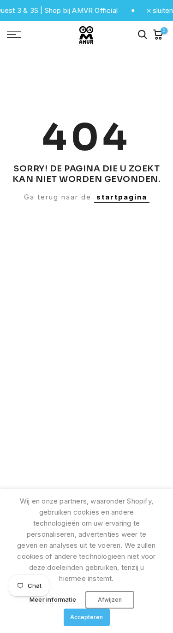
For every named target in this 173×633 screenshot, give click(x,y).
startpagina (121, 197)
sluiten (162, 10)
